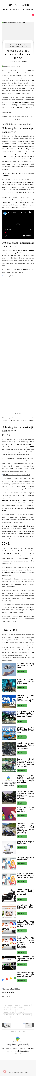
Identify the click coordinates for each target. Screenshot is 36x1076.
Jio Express (27, 1005)
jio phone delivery (22, 1010)
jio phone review (21, 1012)
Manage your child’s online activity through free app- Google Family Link (25, 778)
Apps (11, 44)
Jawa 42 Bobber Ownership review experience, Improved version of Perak (25, 795)
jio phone (21, 1007)
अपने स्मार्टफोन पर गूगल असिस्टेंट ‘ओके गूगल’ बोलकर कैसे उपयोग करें (25, 974)
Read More (21, 671)
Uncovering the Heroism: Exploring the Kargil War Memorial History (25, 714)
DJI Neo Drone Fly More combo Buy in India (25, 665)
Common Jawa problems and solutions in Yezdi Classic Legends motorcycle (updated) (25, 828)
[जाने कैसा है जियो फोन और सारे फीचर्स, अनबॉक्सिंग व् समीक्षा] (6, 1025)
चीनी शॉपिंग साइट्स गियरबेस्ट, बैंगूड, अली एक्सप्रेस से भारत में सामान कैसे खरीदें (25, 923)
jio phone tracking (9, 1014)
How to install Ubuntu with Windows (25, 809)
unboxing (6, 1017)
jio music (6, 1007)
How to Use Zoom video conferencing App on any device (25, 875)
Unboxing (23, 46)
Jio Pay (14, 1007)
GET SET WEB (18, 5)
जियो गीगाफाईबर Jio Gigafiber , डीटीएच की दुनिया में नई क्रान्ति (25, 958)
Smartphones (14, 46)
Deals (17, 44)
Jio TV (18, 1014)
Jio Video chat (26, 1014)
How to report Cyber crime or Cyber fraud (25, 681)
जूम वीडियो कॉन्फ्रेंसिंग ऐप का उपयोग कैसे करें (25, 858)
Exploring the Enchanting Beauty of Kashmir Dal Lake (25, 730)
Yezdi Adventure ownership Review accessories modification (25, 746)
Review (22, 44)
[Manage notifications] (4, 1071)
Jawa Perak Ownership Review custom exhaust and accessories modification (25, 762)
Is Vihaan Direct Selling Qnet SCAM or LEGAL (25, 907)
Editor (24, 61)
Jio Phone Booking (9, 1010)
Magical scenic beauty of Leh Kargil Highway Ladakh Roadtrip (25, 698)
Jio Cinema (18, 1005)
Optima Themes (23, 1072)
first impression (8, 1005)
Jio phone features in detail (21, 124)
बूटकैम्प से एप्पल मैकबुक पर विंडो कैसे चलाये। (25, 842)
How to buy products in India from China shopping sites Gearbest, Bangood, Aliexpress (25, 942)
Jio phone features (9, 1012)
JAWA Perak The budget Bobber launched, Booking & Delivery (25, 892)
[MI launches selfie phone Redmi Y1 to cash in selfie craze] (30, 1025)
